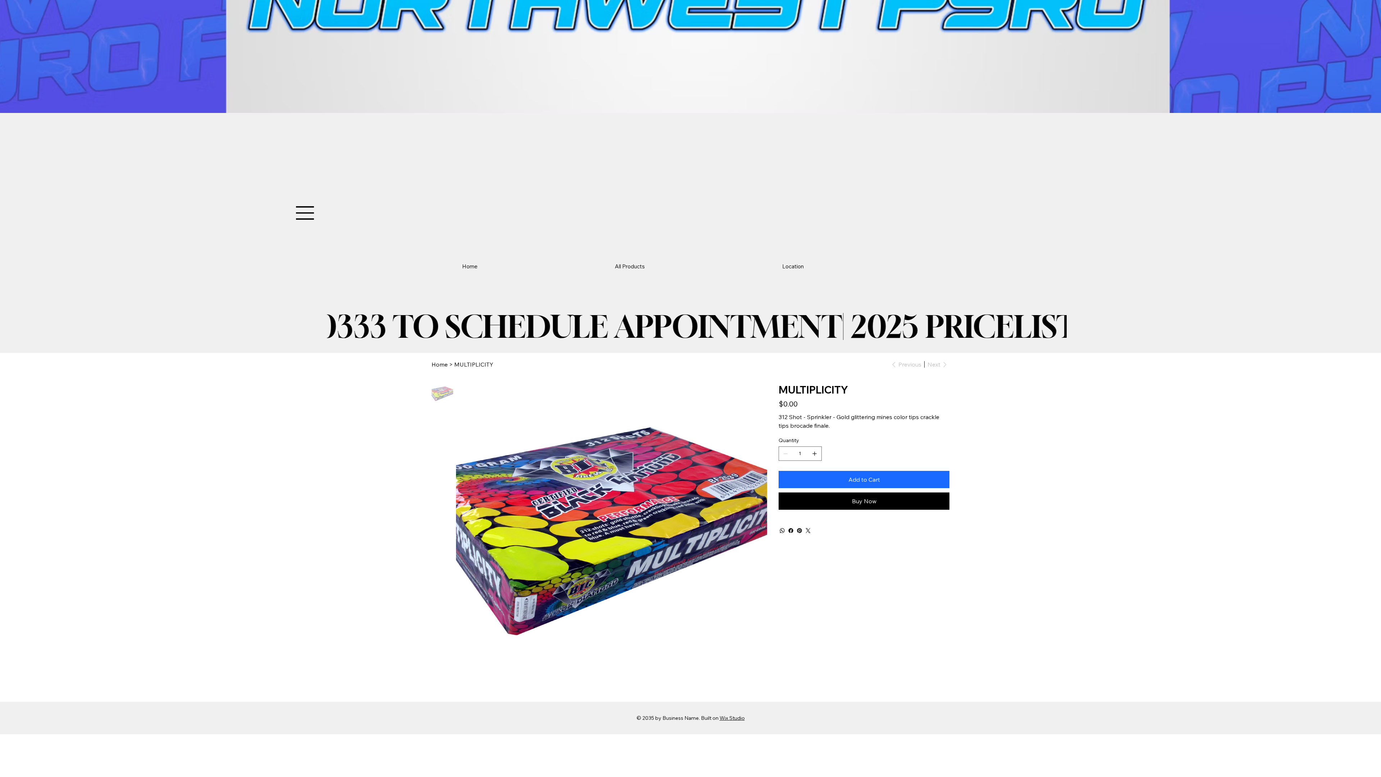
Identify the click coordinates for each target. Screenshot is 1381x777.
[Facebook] (790, 530)
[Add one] (814, 453)
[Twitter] (808, 530)
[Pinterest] (799, 530)
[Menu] (305, 213)
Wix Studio (732, 718)
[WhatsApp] (782, 530)
